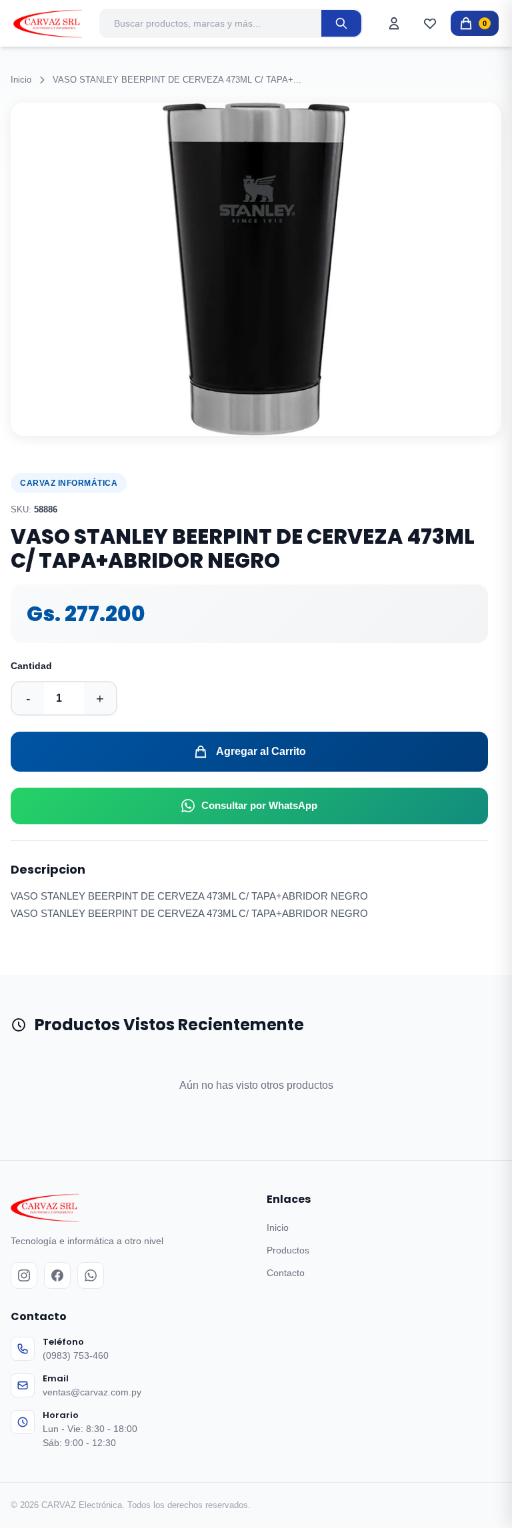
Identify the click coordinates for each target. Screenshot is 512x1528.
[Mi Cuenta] (394, 23)
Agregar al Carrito (261, 751)
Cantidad (31, 665)
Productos (288, 1250)
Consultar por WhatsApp (259, 805)
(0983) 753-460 (76, 1355)
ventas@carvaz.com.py (92, 1392)
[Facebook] (57, 1275)
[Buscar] (341, 23)
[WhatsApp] (90, 1275)
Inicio (21, 80)
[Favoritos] (430, 23)
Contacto (286, 1272)
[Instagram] (24, 1275)
